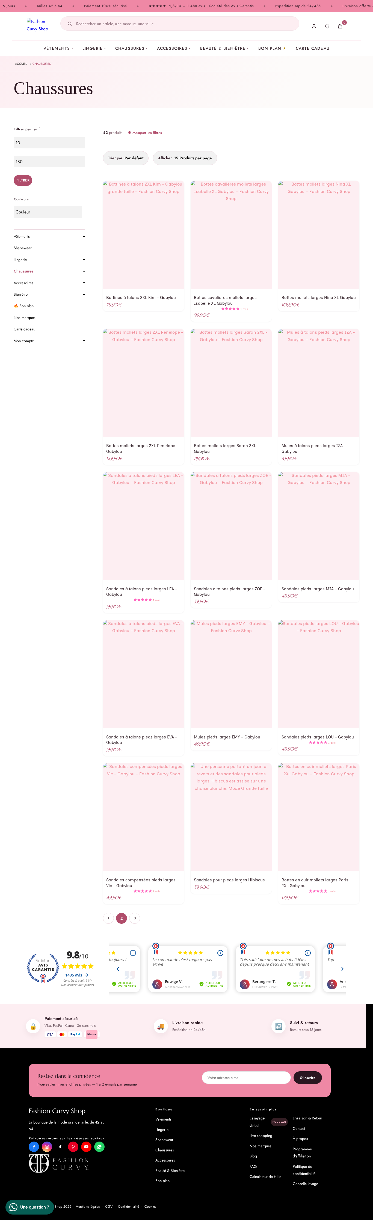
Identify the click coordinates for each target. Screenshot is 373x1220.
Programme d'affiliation (302, 1152)
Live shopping (261, 1135)
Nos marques (260, 1146)
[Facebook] (34, 1147)
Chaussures (131, 48)
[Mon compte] (314, 26)
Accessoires (174, 48)
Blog (253, 1156)
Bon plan (269, 48)
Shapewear (164, 1139)
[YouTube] (86, 1147)
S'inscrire (307, 1077)
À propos (300, 1138)
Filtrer (22, 180)
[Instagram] (47, 1147)
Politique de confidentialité (304, 1170)
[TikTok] (60, 1147)
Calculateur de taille (265, 1176)
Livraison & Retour (307, 1118)
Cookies (150, 1206)
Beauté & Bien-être (224, 48)
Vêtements (58, 48)
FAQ (253, 1166)
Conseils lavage (305, 1183)
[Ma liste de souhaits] (327, 26)
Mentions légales (88, 1206)
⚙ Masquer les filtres (145, 132)
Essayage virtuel (268, 1121)
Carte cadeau (313, 48)
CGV (109, 1206)
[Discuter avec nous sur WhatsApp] (99, 1147)
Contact (299, 1128)
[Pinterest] (73, 1147)
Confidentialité (128, 1206)
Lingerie (94, 48)
